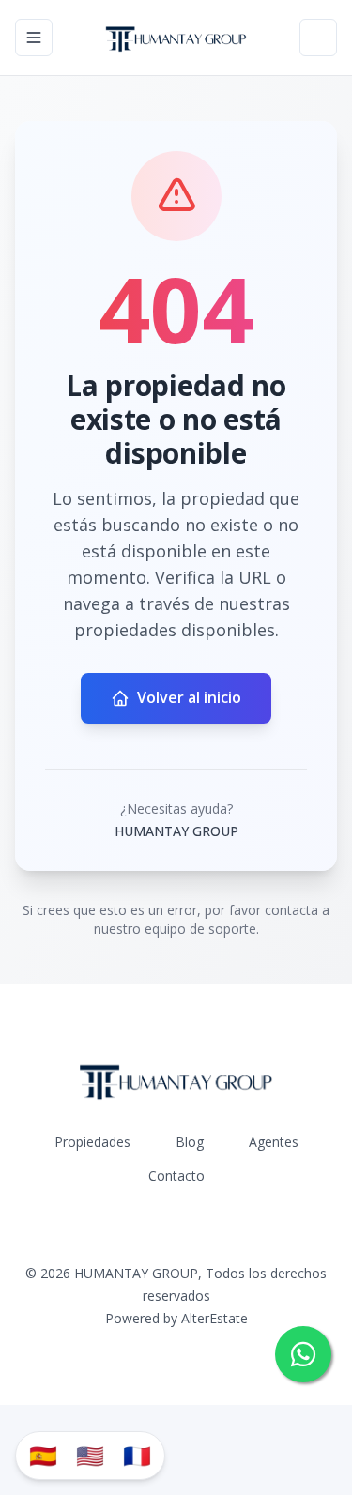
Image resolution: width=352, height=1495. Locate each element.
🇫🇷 (137, 1455)
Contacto (176, 1175)
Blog (190, 1142)
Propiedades (92, 1142)
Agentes (273, 1142)
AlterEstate (214, 1318)
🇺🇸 (90, 1455)
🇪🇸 (43, 1455)
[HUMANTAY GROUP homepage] (176, 38)
